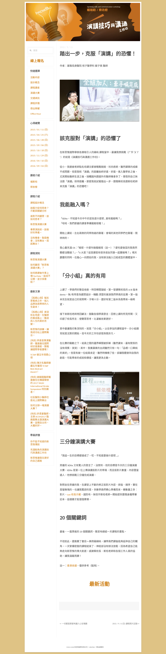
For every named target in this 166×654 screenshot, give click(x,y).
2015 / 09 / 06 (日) (39, 145)
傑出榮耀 (35, 109)
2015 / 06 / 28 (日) (39, 140)
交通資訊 (35, 98)
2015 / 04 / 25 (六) (39, 135)
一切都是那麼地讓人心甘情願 (73, 624)
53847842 (92, 647)
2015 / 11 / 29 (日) (39, 156)
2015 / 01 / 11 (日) (39, 130)
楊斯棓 (33, 182)
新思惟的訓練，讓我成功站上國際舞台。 (39, 332)
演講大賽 (35, 93)
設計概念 (35, 83)
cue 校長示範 (74, 495)
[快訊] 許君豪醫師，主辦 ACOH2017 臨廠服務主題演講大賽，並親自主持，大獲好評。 (40, 420)
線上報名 (37, 61)
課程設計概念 (37, 203)
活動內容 (35, 78)
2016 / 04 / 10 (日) (39, 161)
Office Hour (35, 114)
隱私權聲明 (100, 647)
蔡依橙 (33, 187)
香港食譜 (72, 566)
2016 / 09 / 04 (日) (39, 166)
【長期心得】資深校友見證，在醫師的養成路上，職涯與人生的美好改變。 (39, 318)
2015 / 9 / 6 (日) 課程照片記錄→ (125, 624)
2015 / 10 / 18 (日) (39, 150)
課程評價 (35, 103)
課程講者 (35, 88)
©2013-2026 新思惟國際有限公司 (76, 647)
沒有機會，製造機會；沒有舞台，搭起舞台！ (39, 241)
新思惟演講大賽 (38, 224)
